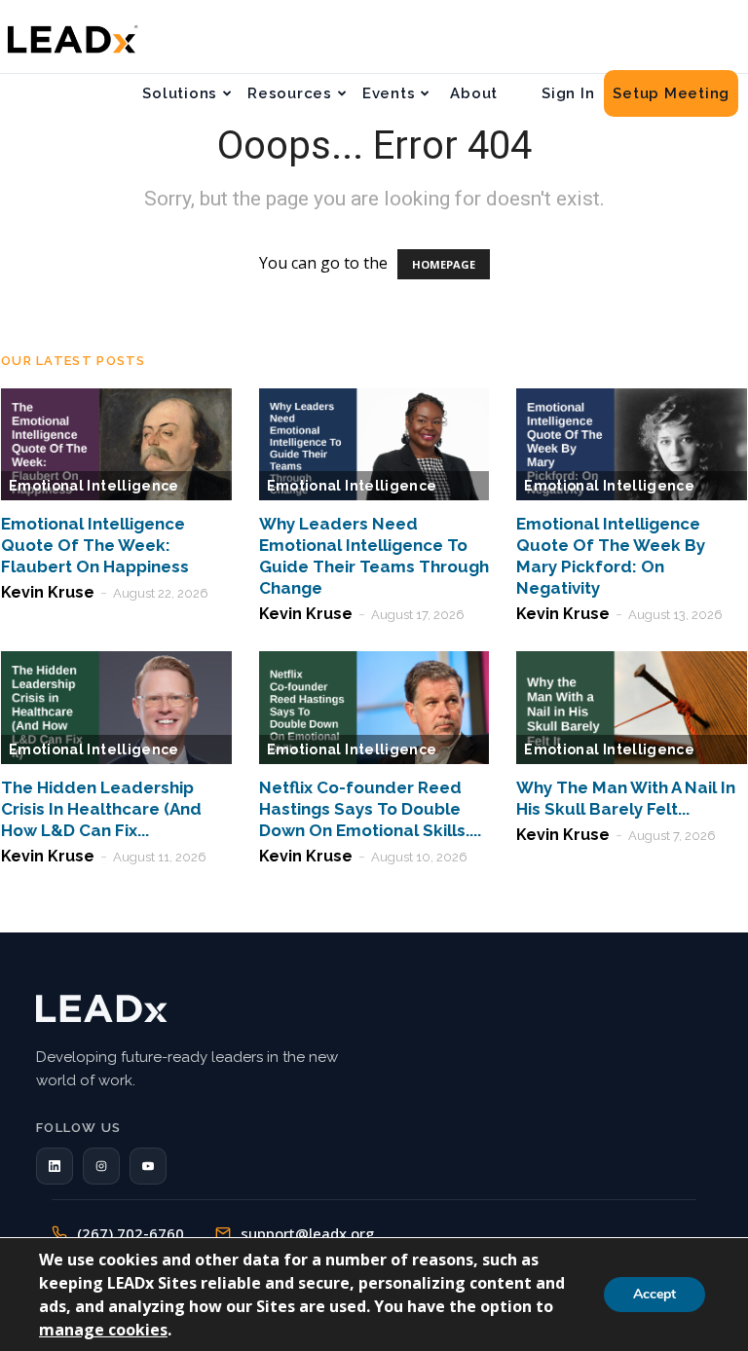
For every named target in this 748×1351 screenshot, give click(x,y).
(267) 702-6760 (130, 1233)
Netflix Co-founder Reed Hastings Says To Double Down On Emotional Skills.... (370, 809)
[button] (54, 1166)
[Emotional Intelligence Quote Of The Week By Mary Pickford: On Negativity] (631, 444)
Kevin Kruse (47, 592)
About (474, 93)
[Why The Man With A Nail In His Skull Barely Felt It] (631, 707)
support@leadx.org (307, 1233)
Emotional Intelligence (94, 485)
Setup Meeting (671, 93)
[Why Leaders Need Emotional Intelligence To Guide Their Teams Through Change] (374, 444)
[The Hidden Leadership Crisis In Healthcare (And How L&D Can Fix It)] (116, 707)
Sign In (568, 93)
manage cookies (103, 1329)
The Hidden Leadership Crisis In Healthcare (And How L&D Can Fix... (101, 809)
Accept (654, 1294)
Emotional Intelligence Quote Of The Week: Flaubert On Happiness (95, 545)
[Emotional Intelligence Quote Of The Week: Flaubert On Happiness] (116, 444)
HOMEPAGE (443, 264)
